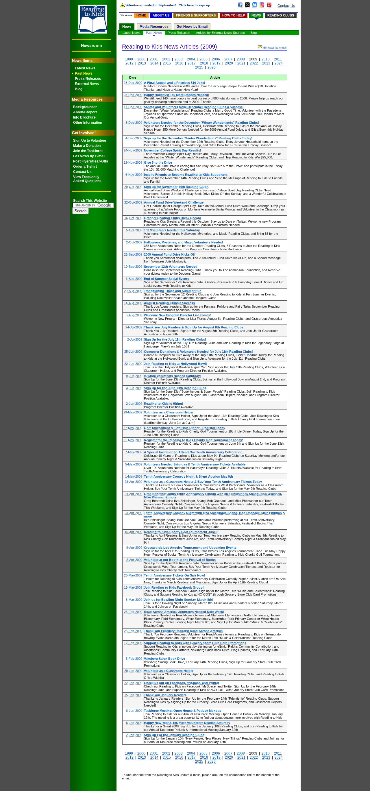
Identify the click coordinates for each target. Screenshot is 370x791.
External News (87, 84)
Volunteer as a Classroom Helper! (169, 412)
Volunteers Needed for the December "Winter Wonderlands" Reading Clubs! (201, 122)
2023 (266, 63)
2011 (278, 59)
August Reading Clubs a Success (169, 303)
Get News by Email (192, 27)
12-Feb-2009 (133, 643)
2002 (166, 59)
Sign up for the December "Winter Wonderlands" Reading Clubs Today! (198, 138)
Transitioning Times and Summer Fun (172, 291)
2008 (241, 59)
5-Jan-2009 (134, 723)
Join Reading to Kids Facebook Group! (174, 587)
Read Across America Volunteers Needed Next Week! (184, 611)
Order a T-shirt (85, 167)
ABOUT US (161, 15)
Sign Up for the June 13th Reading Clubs (175, 388)
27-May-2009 (132, 428)
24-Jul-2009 (133, 327)
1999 (129, 59)
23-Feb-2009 (133, 631)
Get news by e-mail (274, 47)
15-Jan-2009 (133, 695)
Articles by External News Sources (220, 32)
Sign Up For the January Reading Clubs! (175, 735)
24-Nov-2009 (133, 150)
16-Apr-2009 (133, 532)
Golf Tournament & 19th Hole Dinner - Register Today (184, 428)
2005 (203, 59)
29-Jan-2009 (133, 670)
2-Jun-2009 (134, 403)
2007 (228, 59)
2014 (154, 63)
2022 (254, 63)
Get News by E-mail (89, 156)
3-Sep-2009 (134, 278)
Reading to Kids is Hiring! (163, 403)
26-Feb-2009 (133, 611)
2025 (199, 67)
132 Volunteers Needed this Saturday (172, 230)
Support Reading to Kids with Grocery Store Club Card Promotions (195, 643)
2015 (167, 63)
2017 (192, 63)
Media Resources (154, 27)
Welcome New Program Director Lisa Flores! (177, 315)
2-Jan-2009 (134, 735)
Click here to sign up (194, 5)
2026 (212, 67)
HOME (141, 15)
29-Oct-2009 (133, 186)
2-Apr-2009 (134, 559)
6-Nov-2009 (133, 174)
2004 (191, 59)
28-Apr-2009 (133, 481)
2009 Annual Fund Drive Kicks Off (169, 254)
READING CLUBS (280, 15)
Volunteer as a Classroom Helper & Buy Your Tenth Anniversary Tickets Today (203, 481)
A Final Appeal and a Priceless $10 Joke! (174, 82)
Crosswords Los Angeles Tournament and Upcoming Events (190, 547)
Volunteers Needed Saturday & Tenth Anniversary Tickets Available (194, 464)
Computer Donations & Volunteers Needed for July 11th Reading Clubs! (198, 351)
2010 (266, 59)
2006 (216, 59)
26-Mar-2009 (133, 575)
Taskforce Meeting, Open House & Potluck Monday (182, 710)
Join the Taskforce (88, 151)
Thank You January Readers (165, 695)
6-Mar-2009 (134, 599)
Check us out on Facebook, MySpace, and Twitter (181, 683)
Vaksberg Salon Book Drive (164, 658)
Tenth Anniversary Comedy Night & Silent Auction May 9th (188, 476)
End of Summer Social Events (166, 278)
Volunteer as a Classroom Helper (168, 670)
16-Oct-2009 (133, 218)
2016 (179, 63)
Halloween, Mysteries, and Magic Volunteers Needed (183, 242)
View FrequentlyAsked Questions (87, 179)
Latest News (85, 68)
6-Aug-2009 (134, 315)
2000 (141, 59)
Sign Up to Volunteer (89, 140)
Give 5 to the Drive (158, 162)
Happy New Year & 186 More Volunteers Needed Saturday (187, 723)
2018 (204, 63)
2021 (241, 63)
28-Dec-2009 (133, 82)
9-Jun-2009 (134, 376)
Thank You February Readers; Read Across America (183, 631)
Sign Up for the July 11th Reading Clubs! (175, 339)
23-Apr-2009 (133, 513)
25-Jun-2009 (133, 351)
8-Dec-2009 (133, 122)
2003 (179, 59)
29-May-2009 (132, 412)
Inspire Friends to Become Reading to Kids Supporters (185, 174)
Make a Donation (87, 146)
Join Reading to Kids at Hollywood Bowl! (175, 363)
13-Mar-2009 (133, 587)
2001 (154, 59)
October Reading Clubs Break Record (172, 218)
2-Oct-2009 (134, 242)
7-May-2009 (133, 452)
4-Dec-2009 (133, 138)
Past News (83, 73)
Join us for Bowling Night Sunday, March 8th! (178, 599)
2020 (229, 63)
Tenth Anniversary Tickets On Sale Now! (174, 575)
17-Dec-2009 (133, 107)
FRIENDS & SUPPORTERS (196, 15)
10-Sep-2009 (133, 266)
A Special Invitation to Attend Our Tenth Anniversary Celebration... (194, 452)
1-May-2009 (133, 476)
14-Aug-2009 (133, 303)
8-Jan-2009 (134, 710)
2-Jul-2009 (134, 339)
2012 (129, 63)
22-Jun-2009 (133, 363)
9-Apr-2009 (134, 547)
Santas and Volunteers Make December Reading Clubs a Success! (194, 107)
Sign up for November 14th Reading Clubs (176, 186)
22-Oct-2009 (133, 202)
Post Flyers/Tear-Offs (90, 161)
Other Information (87, 123)
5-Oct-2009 (134, 230)
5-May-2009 (133, 464)
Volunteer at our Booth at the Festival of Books (180, 559)
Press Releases (88, 79)
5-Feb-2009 (134, 658)
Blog (78, 89)
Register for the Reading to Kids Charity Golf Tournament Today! (193, 440)
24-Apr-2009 (133, 494)
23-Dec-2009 (133, 95)
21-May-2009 (132, 440)
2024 (279, 63)
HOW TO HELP (233, 15)
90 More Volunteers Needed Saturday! (172, 376)
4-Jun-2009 (134, 388)
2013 (142, 63)
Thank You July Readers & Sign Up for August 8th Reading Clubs (193, 327)
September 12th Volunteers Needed (170, 266)
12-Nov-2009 (133, 162)
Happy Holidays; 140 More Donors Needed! (176, 95)
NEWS (256, 15)
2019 (216, 63)
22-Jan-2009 (133, 683)
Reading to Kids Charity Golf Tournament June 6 (181, 532)
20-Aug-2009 (133, 291)
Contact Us (82, 172)
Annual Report (85, 112)
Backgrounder (85, 107)
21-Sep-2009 (133, 254)
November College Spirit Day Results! (172, 150)
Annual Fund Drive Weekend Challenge (174, 202)
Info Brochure (84, 117)
